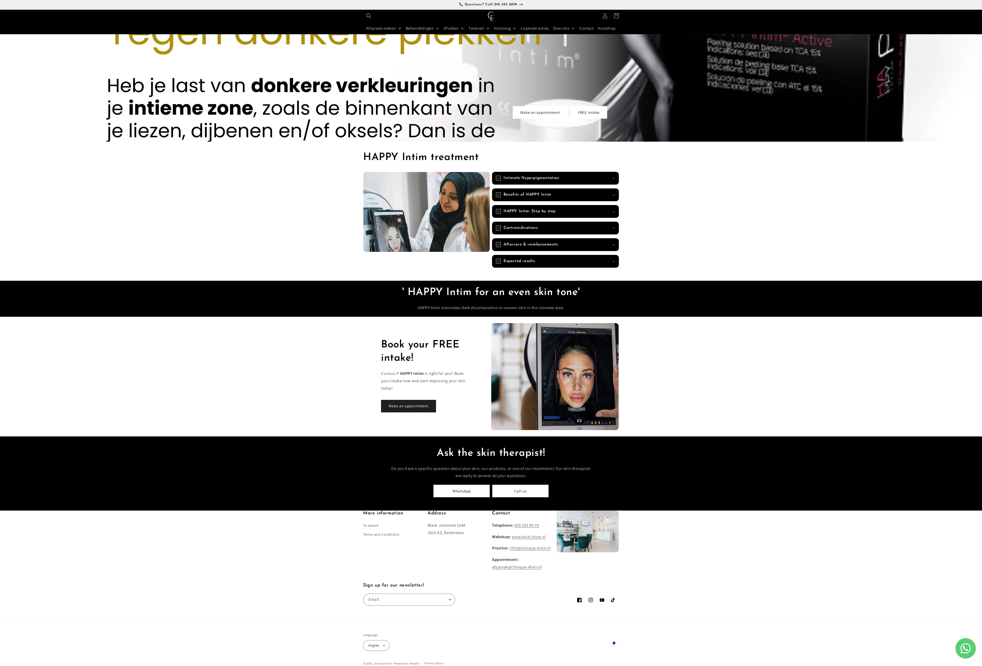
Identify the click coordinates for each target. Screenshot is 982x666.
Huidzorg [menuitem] (502, 28)
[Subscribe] (449, 600)
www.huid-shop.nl (529, 536)
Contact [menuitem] (586, 28)
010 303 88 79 (527, 525)
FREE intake (588, 112)
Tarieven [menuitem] (476, 28)
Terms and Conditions (381, 534)
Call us (520, 491)
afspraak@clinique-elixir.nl (517, 567)
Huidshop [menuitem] (607, 28)
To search (371, 525)
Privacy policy (434, 663)
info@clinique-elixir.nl (530, 548)
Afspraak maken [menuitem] (381, 28)
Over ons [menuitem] (561, 28)
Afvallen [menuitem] (451, 28)
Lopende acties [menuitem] (535, 28)
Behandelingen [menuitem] (420, 28)
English (374, 645)
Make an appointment (540, 112)
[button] (368, 15)
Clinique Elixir (383, 663)
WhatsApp (462, 491)
